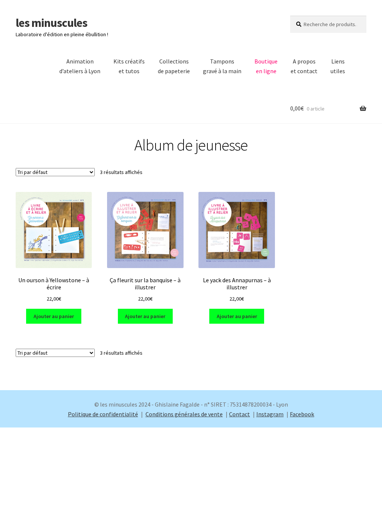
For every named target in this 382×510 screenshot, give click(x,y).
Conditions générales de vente (184, 414)
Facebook (302, 414)
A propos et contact (304, 66)
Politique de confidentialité (103, 414)
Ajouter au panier (54, 316)
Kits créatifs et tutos (129, 66)
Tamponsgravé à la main (222, 66)
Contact (239, 414)
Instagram (270, 414)
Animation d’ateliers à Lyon (79, 66)
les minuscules (51, 22)
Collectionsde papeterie (174, 66)
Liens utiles (338, 66)
